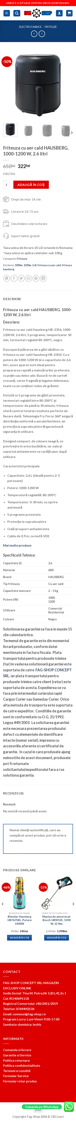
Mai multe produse (17, 545)
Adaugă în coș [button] (19, 937)
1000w (18, 265)
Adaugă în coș (31, 185)
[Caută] (16, 13)
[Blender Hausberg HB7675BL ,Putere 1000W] (19, 893)
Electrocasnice (30, 26)
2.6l (34, 265)
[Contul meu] (59, 13)
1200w (27, 265)
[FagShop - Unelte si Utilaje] (38, 13)
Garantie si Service (17, 1055)
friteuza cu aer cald (49, 265)
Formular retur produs (20, 1081)
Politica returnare (16, 1060)
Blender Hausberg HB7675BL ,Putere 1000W (19, 920)
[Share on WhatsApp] (6, 278)
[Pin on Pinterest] (36, 278)
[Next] (66, 85)
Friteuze (51, 26)
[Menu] (6, 13)
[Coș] (69, 13)
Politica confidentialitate (21, 1065)
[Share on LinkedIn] (43, 278)
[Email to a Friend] (28, 278)
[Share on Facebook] (14, 278)
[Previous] (9, 85)
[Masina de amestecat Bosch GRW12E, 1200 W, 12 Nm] (56, 893)
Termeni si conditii (16, 1071)
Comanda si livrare (17, 1050)
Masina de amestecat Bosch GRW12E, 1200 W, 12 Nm (56, 920)
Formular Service (16, 1076)
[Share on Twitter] (21, 278)
